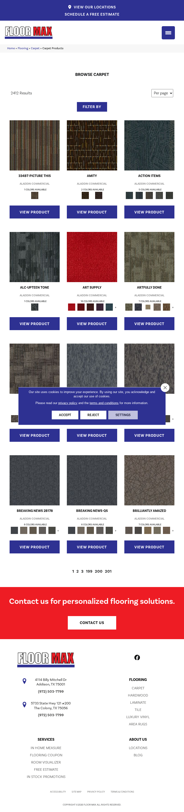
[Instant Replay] (42, 530)
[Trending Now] (24, 530)
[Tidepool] (149, 145)
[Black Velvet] (99, 195)
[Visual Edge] (35, 368)
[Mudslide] (35, 145)
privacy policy (67, 403)
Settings (123, 415)
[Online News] (35, 480)
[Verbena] (100, 307)
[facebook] (137, 658)
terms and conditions (104, 403)
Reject (93, 415)
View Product (35, 212)
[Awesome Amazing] (157, 307)
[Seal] (167, 418)
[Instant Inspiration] (167, 530)
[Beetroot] (90, 307)
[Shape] (92, 368)
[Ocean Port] (139, 195)
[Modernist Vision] (148, 307)
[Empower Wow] (157, 530)
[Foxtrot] (35, 257)
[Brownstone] (149, 195)
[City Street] (169, 195)
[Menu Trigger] (168, 32)
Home (11, 48)
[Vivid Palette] (167, 307)
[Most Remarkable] (138, 307)
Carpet (35, 48)
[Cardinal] (92, 257)
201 (108, 571)
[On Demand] (52, 530)
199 (89, 571)
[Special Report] (33, 530)
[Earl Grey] (159, 195)
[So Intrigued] (149, 480)
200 (99, 571)
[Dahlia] (81, 307)
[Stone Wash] (109, 307)
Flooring (23, 48)
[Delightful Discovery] (149, 257)
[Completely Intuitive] (148, 530)
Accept (65, 415)
